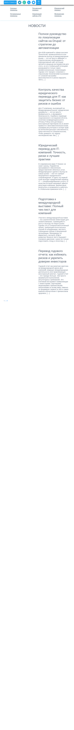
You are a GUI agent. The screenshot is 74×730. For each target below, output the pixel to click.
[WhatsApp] (24, 2)
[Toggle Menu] (38, 2)
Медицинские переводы (59, 15)
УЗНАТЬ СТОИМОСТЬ (10, 2)
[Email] (33, 2)
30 (7, 300)
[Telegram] (19, 2)
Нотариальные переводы (15, 15)
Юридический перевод (59, 9)
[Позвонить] (29, 2)
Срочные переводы (13, 9)
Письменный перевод (37, 9)
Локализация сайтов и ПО (37, 15)
